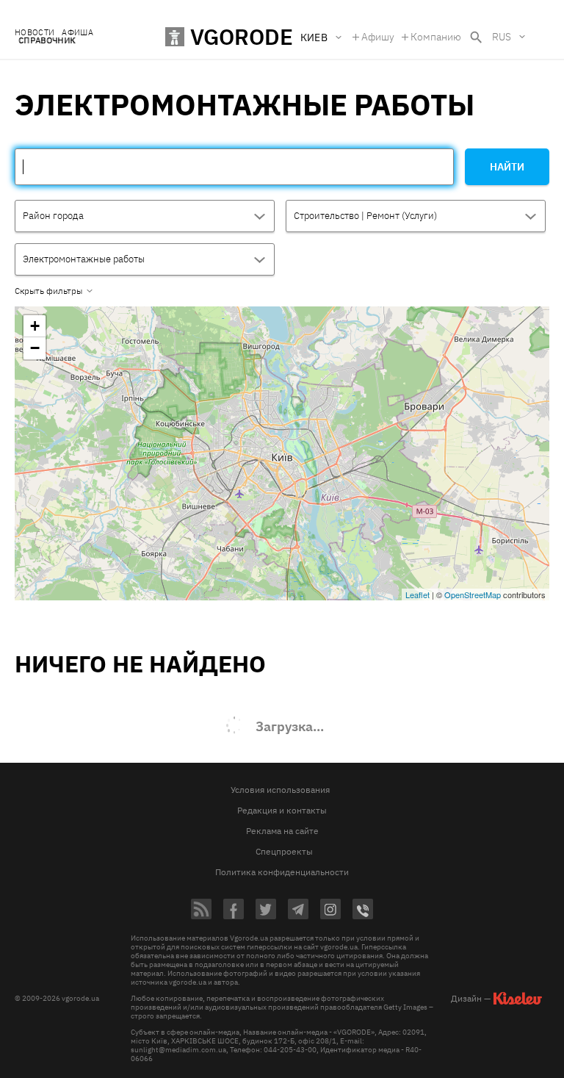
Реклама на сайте (282, 830)
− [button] (35, 348)
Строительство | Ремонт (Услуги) (365, 215)
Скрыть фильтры (48, 291)
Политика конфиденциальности (282, 871)
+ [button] (35, 326)
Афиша (77, 33)
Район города (53, 215)
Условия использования (280, 789)
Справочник (46, 41)
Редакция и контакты (282, 810)
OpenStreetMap (472, 594)
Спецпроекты (284, 851)
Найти (507, 166)
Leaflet (417, 594)
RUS (501, 37)
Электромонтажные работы (84, 259)
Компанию (436, 37)
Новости (34, 33)
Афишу (377, 37)
